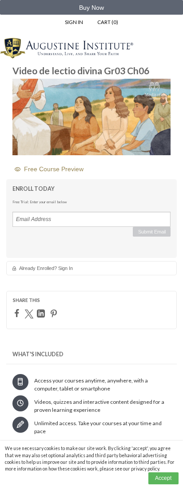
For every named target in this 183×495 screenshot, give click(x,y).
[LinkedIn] (42, 314)
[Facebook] (18, 313)
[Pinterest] (55, 314)
